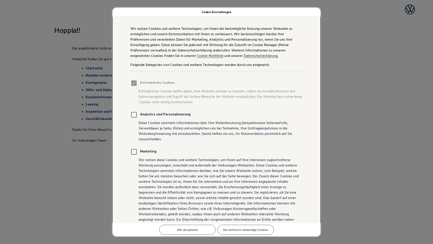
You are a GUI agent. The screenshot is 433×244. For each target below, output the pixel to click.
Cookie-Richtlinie (210, 55)
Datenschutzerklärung (261, 55)
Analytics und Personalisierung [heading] (165, 114)
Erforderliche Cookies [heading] (157, 82)
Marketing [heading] (148, 151)
